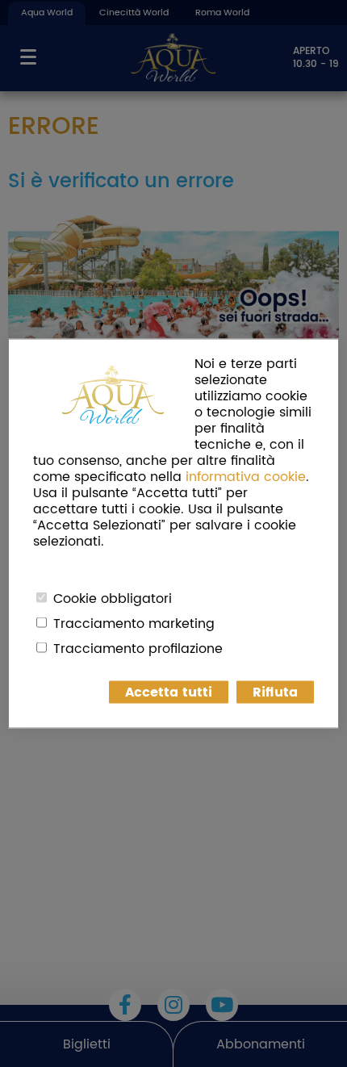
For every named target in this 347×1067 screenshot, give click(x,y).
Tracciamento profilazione (138, 648)
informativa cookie (246, 477)
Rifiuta (275, 692)
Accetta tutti (168, 692)
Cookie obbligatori (112, 598)
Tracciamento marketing (134, 623)
